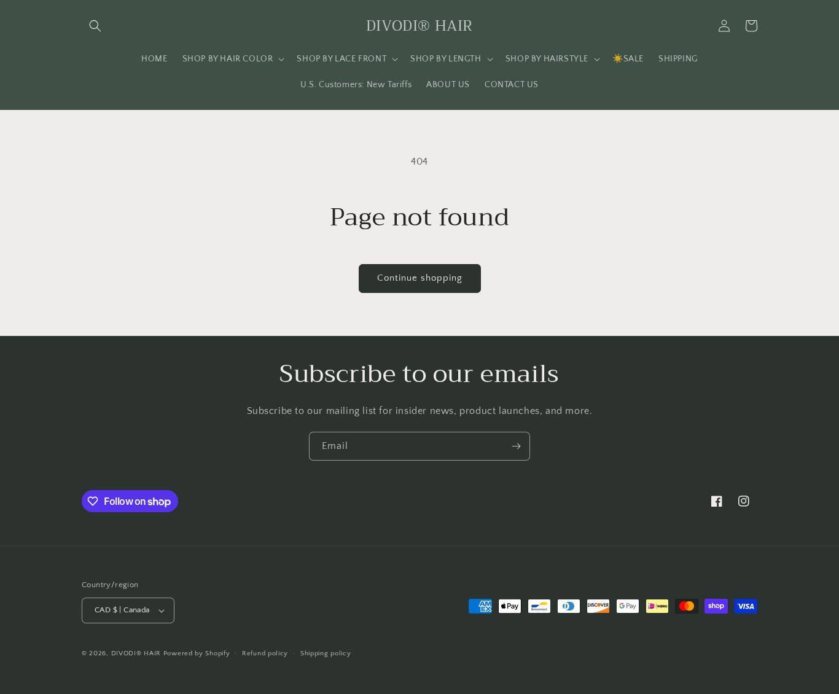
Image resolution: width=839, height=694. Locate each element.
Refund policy (265, 653)
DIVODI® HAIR (136, 653)
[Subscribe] (515, 446)
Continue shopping (419, 278)
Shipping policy (325, 653)
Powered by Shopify (196, 653)
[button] (95, 25)
